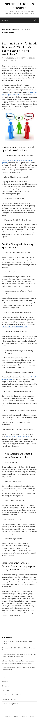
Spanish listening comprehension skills (15, 327)
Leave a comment (10, 60)
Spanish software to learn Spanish (17, 437)
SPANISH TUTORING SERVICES (19, 6)
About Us (5, 681)
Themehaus (30, 716)
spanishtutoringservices (26, 58)
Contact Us (5, 686)
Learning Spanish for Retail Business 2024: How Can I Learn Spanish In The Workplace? (19, 48)
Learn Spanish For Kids (9, 699)
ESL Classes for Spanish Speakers (12, 695)
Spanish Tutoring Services (10, 704)
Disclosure (5, 690)
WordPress (15, 716)
